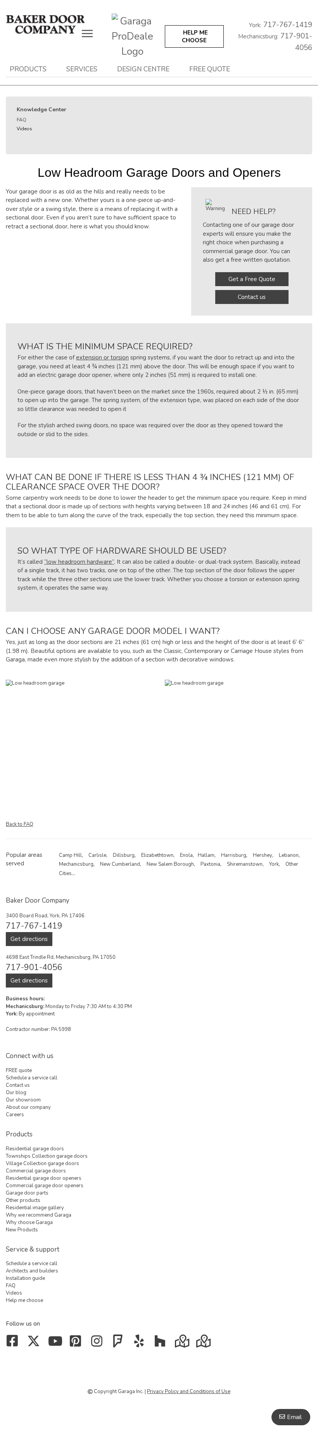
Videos (24, 129)
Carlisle (97, 855)
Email (294, 1417)
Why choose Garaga (29, 1222)
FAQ (21, 120)
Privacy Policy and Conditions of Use (188, 1391)
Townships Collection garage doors (47, 1156)
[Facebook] (14, 1343)
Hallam (206, 855)
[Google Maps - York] (204, 1343)
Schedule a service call (31, 1077)
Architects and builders (32, 1270)
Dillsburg (124, 855)
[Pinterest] (77, 1343)
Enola (186, 855)
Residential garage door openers (43, 1178)
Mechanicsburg (76, 864)
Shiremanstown (245, 864)
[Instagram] (98, 1343)
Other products (23, 1200)
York (274, 864)
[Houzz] (162, 1343)
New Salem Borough (170, 864)
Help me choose (24, 1300)
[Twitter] (35, 1343)
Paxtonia (210, 864)
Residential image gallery (35, 1207)
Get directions (29, 939)
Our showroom (23, 1099)
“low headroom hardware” (79, 562)
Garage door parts (27, 1193)
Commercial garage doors (36, 1170)
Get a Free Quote (251, 279)
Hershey (262, 855)
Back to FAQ (19, 824)
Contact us (252, 297)
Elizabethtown (157, 855)
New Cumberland (120, 864)
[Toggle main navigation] (87, 33)
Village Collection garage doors (42, 1163)
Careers (15, 1114)
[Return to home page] (53, 25)
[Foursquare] (120, 1343)
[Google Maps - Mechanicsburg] (183, 1343)
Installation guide (25, 1278)
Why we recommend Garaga (38, 1215)
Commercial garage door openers (44, 1185)
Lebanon (289, 855)
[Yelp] (141, 1343)
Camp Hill (70, 855)
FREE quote (209, 69)
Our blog (16, 1092)
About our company (28, 1107)
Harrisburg (233, 855)
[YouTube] (56, 1343)
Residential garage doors (35, 1148)
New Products (22, 1229)
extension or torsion (102, 357)
